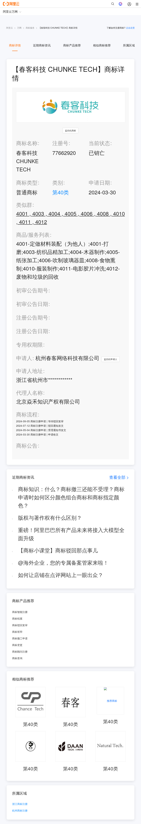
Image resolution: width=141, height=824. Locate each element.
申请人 (24, 358)
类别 (57, 182)
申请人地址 (29, 370)
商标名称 (26, 143)
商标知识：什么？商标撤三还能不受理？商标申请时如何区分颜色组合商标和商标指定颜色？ (71, 497)
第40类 (60, 192)
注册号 (60, 143)
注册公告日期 (32, 331)
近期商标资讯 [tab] (42, 45)
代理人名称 (29, 392)
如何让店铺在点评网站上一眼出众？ (60, 574)
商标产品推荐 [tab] (72, 45)
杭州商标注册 (20, 810)
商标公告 (26, 445)
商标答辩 (17, 632)
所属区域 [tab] (129, 45)
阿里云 (9, 27)
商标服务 (30, 27)
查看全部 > (119, 477)
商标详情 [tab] (15, 45)
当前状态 (99, 143)
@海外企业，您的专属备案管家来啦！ (63, 562)
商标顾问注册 (20, 651)
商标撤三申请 (20, 638)
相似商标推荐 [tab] (102, 45)
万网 (19, 27)
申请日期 (99, 182)
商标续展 (17, 618)
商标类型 (26, 182)
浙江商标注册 (20, 804)
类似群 (24, 204)
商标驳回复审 (20, 625)
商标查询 (17, 658)
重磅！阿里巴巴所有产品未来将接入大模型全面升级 (71, 534)
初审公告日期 (32, 303)
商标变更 (17, 645)
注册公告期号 (32, 317)
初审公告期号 (32, 290)
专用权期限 (29, 344)
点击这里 (130, 27)
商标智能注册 (20, 612)
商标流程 (26, 414)
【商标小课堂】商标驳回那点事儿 (58, 550)
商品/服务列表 (33, 234)
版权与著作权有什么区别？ (50, 517)
